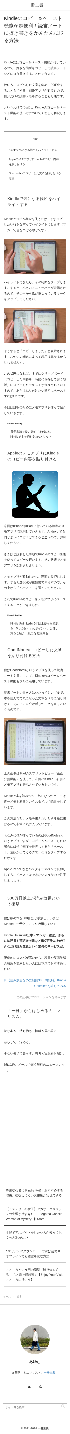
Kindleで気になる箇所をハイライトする (33, 149)
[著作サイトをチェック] (29, 1386)
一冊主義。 (51, 1372)
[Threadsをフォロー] (40, 1386)
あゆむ (35, 1361)
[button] (61, 1406)
